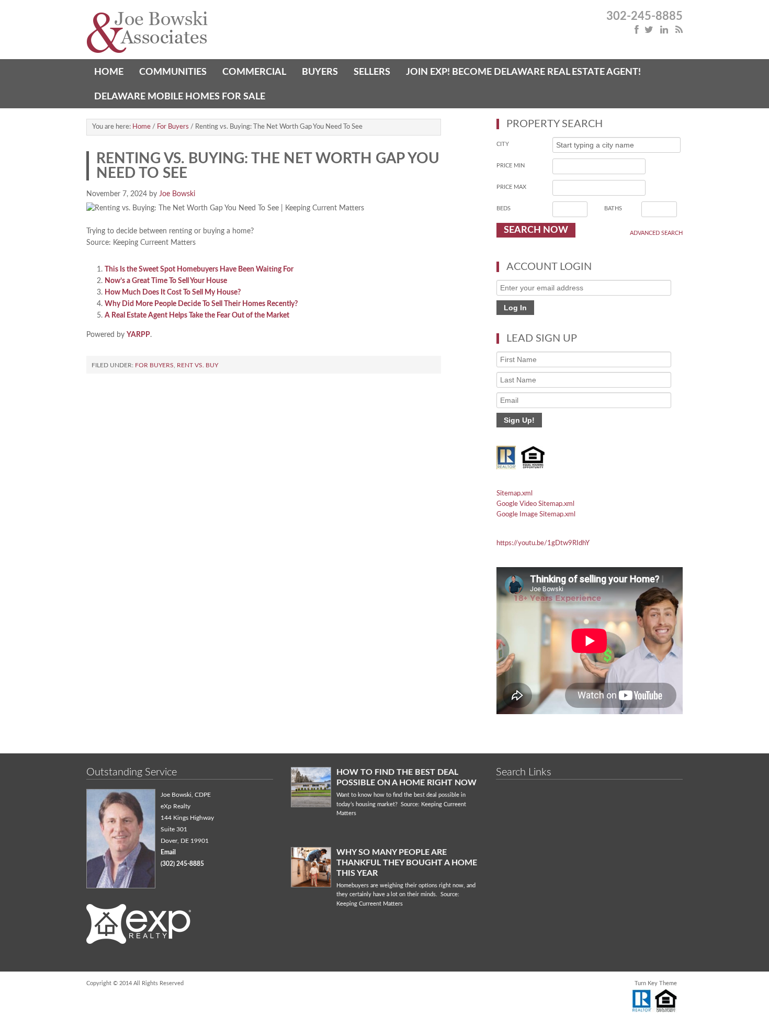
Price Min (510, 165)
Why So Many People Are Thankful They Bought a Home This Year (406, 862)
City (502, 144)
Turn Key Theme (656, 983)
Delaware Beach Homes (235, 32)
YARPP (138, 334)
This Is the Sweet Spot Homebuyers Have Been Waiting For (199, 269)
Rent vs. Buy (197, 365)
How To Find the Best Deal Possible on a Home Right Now (406, 777)
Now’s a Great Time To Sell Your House (166, 281)
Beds (503, 208)
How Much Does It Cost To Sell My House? (173, 292)
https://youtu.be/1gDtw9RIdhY (543, 543)
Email (168, 852)
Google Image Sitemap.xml (535, 514)
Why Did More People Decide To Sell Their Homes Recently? (201, 304)
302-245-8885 (644, 16)
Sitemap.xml (514, 493)
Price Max (511, 187)
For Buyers (154, 365)
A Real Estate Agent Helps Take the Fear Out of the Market (197, 315)
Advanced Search (656, 233)
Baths (613, 208)
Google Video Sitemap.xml (535, 504)
